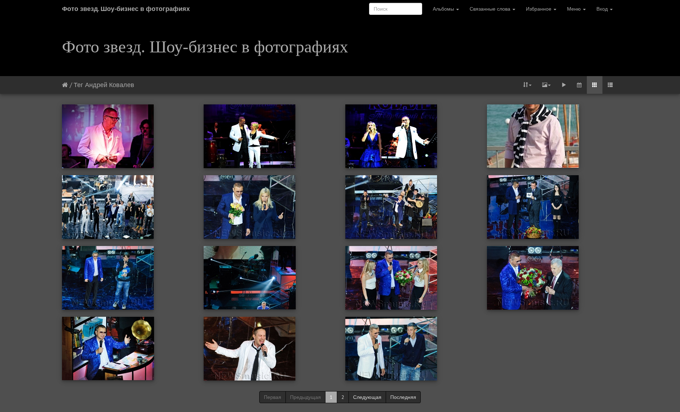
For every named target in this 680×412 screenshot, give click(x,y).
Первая (272, 397)
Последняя (403, 397)
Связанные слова (491, 9)
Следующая (367, 397)
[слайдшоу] (564, 85)
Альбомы (444, 9)
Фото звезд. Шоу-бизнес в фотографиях (126, 9)
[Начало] (65, 85)
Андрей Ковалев (109, 85)
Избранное (539, 9)
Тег (78, 85)
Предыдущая (305, 397)
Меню (574, 9)
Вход (602, 9)
